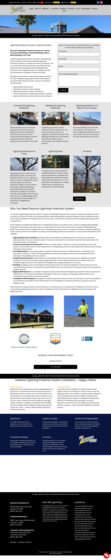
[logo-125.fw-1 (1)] (17, 7)
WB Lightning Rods (56, 552)
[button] (74, 174)
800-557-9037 (43, 35)
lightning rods (86, 128)
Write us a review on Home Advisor (24, 347)
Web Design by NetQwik (55, 553)
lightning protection (50, 128)
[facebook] (98, 2)
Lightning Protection (20, 81)
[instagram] (101, 2)
